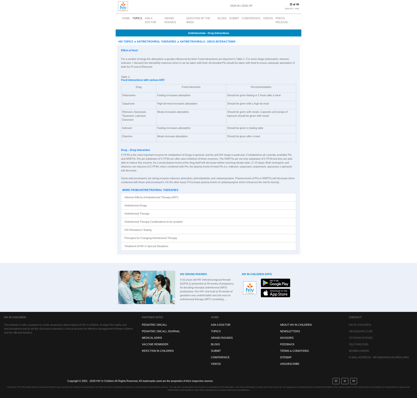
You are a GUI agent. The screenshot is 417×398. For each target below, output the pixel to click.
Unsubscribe (289, 364)
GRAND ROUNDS (170, 20)
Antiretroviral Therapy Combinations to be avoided (153, 221)
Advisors (287, 337)
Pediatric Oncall (154, 324)
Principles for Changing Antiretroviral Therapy (150, 238)
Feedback (287, 344)
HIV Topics (125, 41)
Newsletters (290, 331)
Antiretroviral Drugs (135, 205)
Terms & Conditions (294, 350)
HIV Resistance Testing (137, 230)
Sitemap (286, 357)
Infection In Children (158, 350)
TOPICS (137, 18)
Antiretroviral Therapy (136, 213)
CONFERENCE (251, 18)
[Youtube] (297, 4)
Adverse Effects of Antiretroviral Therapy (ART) (151, 197)
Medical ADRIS (152, 337)
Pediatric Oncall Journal (161, 331)
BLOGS (222, 18)
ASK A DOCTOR (150, 20)
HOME (126, 18)
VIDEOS (268, 18)
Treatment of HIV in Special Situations (146, 246)
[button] (336, 381)
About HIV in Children (296, 324)
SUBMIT (234, 18)
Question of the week (198, 20)
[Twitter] (294, 4)
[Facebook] (291, 4)
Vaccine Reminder (155, 344)
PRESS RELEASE (282, 20)
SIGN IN (235, 5)
